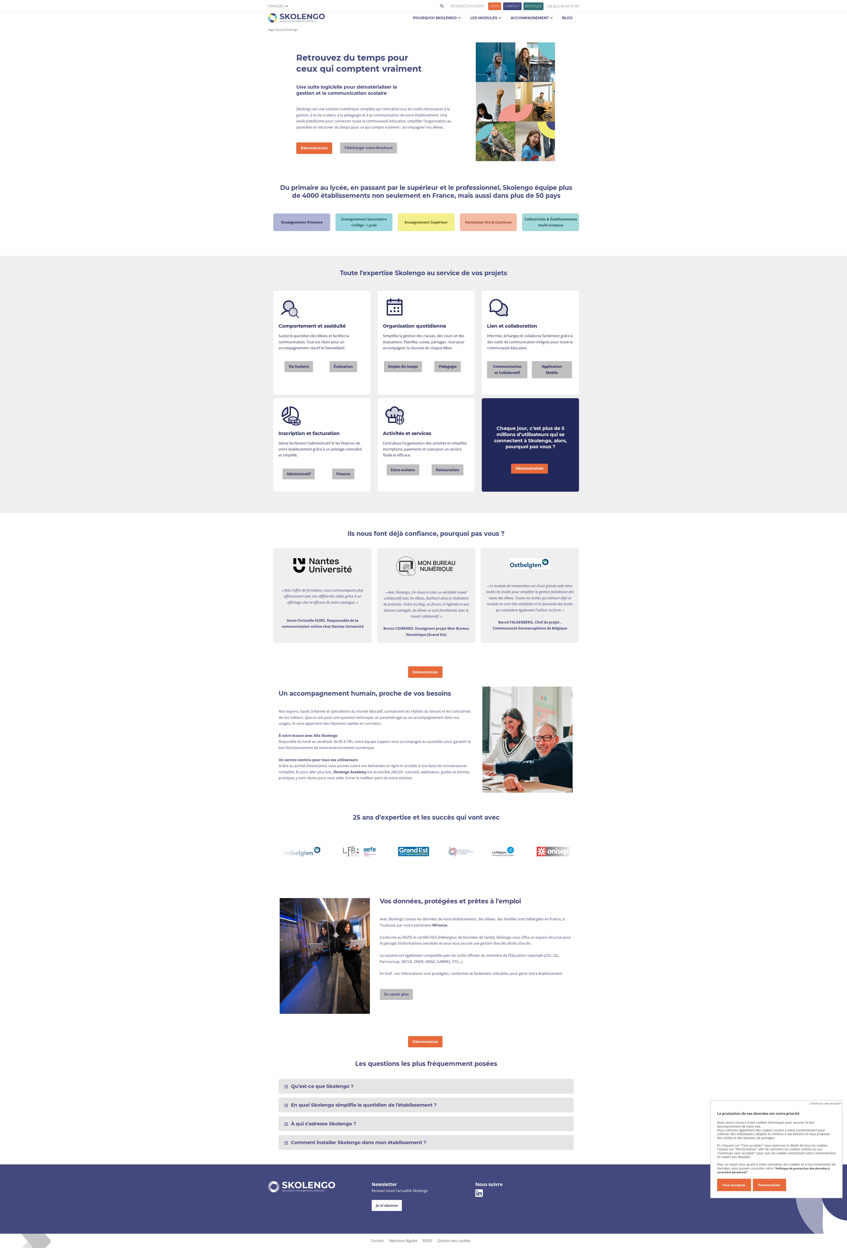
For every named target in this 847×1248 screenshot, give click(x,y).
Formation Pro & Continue (488, 222)
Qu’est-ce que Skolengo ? (322, 1086)
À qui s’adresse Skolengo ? (323, 1124)
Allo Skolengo (325, 735)
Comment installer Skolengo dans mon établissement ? (358, 1142)
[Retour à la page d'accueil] (296, 18)
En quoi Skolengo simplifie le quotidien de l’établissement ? (364, 1105)
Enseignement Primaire (301, 222)
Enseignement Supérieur (426, 222)
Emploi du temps (403, 366)
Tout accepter (734, 1185)
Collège (357, 225)
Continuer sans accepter (825, 1103)
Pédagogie (448, 366)
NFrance (439, 925)
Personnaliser (769, 1185)
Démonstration (314, 148)
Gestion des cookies (454, 1240)
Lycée (372, 225)
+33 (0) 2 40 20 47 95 (562, 6)
